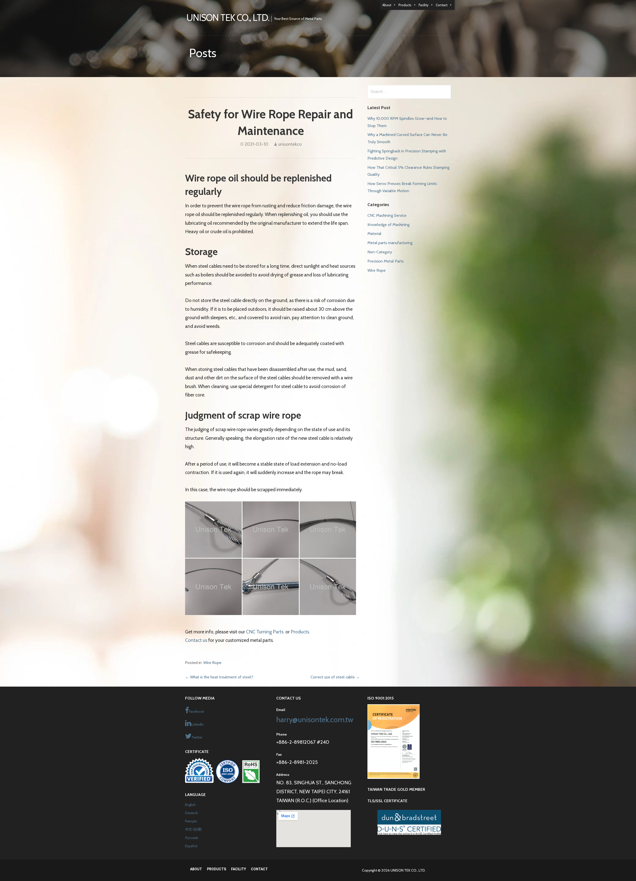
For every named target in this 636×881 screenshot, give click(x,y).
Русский (191, 838)
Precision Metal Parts (385, 261)
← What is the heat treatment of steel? (219, 677)
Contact (441, 5)
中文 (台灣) (193, 829)
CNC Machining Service (386, 215)
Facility (424, 5)
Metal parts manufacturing (389, 242)
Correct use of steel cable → (335, 677)
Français (191, 821)
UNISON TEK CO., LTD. (227, 17)
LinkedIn (197, 724)
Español (191, 846)
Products (404, 5)
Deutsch (191, 813)
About (386, 5)
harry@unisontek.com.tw (314, 719)
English (190, 804)
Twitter (197, 737)
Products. (300, 632)
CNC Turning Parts (265, 632)
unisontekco (290, 144)
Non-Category (379, 252)
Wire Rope (212, 662)
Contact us (196, 640)
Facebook (196, 711)
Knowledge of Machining (388, 224)
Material (374, 233)
